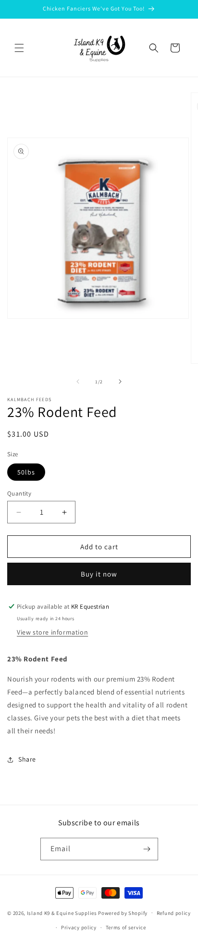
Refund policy (174, 913)
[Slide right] (120, 381)
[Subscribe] (147, 849)
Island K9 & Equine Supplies (62, 912)
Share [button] (27, 759)
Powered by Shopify (123, 912)
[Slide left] (77, 381)
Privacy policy (79, 927)
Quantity (19, 493)
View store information (52, 632)
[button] (19, 47)
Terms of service (126, 927)
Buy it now (99, 573)
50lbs (26, 472)
